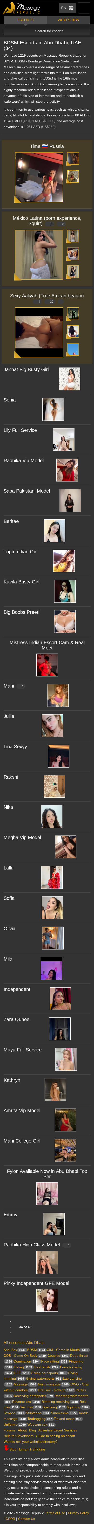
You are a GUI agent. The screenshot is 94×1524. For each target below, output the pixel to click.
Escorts (25, 20)
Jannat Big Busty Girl (26, 369)
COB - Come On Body (25, 1355)
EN (63, 8)
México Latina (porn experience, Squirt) (47, 220)
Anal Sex (15, 1350)
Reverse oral (26, 1402)
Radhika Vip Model (24, 460)
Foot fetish (46, 1367)
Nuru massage (53, 1384)
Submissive (64, 1413)
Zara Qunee (16, 1019)
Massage (25, 1384)
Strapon (14, 1413)
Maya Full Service (23, 1049)
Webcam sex (40, 1424)
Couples (57, 1355)
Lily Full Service (20, 430)
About (22, 1430)
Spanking (54, 1407)
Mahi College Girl (22, 1140)
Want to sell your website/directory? (31, 1442)
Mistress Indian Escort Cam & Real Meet (47, 645)
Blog (32, 1430)
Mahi (14, 685)
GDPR (10, 1519)
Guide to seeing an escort (55, 1436)
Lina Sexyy (15, 746)
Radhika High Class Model (37, 1244)
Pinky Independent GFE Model (36, 1283)
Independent (17, 989)
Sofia (9, 898)
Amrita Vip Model (22, 1110)
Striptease (37, 1413)
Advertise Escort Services (57, 1430)
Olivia (9, 928)
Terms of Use (55, 1513)
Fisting (23, 1367)
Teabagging (39, 1419)
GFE (21, 1373)
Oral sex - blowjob (56, 1390)
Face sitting (54, 1361)
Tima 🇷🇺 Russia (47, 146)
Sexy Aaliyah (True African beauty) (47, 298)
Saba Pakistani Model (27, 491)
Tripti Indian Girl (20, 551)
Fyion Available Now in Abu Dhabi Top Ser (47, 1174)
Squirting (77, 1407)
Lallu (8, 867)
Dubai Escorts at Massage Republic (21, 8)
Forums (9, 1430)
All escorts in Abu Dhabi (24, 1343)
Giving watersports (43, 1378)
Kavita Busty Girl (21, 581)
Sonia (10, 399)
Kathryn (12, 1080)
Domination (27, 1361)
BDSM (36, 1350)
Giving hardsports (48, 1373)
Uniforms (15, 1424)
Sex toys (30, 1407)
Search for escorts (49, 31)
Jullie (9, 716)
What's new (68, 20)
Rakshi (11, 777)
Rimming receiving (59, 1402)
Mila (8, 959)
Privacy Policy (78, 1513)
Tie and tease (67, 1419)
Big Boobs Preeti (21, 612)
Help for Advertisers (19, 1436)
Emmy (10, 1214)
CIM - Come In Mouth (67, 1350)
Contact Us (26, 1519)
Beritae (11, 521)
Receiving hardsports (33, 1396)
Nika (8, 807)
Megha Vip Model (22, 837)
